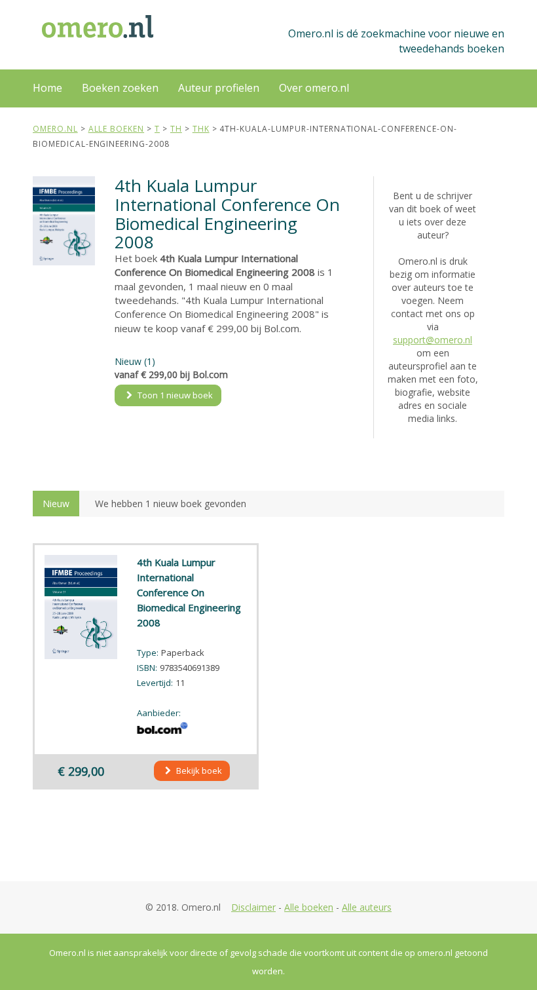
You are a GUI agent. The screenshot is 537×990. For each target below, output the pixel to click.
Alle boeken (308, 907)
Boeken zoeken (120, 88)
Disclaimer (253, 907)
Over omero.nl (314, 88)
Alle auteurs (367, 907)
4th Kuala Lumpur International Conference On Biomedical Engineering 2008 (189, 592)
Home (47, 88)
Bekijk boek (198, 770)
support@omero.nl (432, 339)
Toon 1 (174, 395)
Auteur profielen (218, 88)
